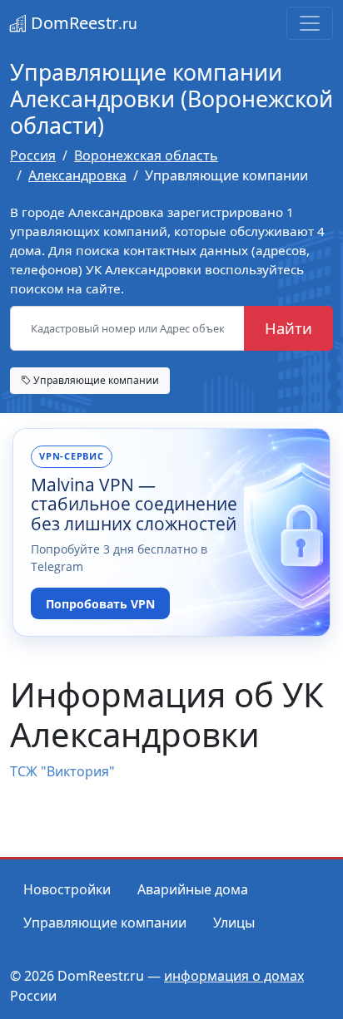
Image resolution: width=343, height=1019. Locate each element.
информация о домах (234, 976)
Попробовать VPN (100, 604)
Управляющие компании (95, 380)
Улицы (234, 922)
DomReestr (82, 23)
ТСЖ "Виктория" (62, 771)
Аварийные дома (192, 889)
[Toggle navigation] (309, 23)
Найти (288, 328)
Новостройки (67, 889)
